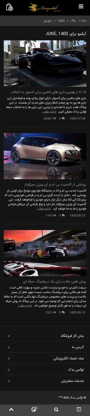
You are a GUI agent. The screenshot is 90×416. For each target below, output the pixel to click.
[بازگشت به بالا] (11, 410)
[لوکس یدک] (44, 7)
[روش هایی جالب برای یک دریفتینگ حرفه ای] (45, 253)
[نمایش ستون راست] (79, 410)
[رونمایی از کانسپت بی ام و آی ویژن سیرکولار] (45, 156)
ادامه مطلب (49, 111)
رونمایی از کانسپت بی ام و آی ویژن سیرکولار (55, 184)
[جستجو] (56, 410)
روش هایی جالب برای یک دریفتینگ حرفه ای (54, 281)
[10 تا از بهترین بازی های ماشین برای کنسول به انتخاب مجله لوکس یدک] (45, 63)
